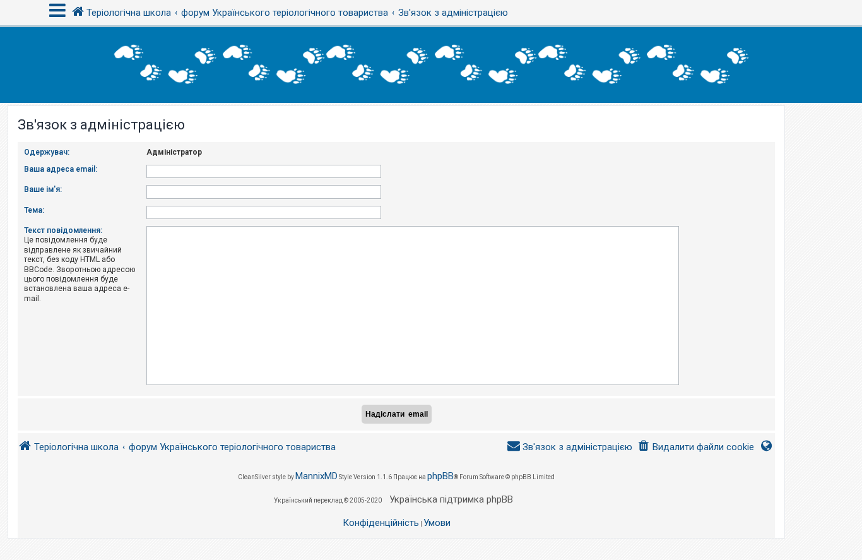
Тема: (34, 210)
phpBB (440, 476)
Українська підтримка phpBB (451, 499)
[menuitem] (696, 447)
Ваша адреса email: (60, 169)
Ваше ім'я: (43, 189)
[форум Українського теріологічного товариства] (431, 65)
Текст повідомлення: (63, 230)
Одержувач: (46, 152)
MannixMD (316, 476)
